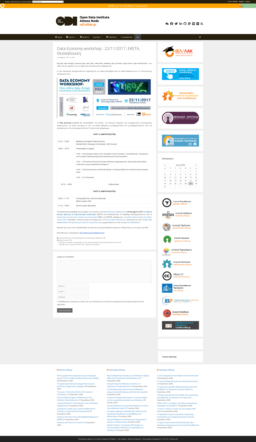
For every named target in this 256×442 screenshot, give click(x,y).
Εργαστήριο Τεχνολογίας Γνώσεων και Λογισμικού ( (77, 217)
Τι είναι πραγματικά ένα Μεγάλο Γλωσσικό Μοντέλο (177, 375)
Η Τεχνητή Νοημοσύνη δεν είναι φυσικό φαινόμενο (177, 381)
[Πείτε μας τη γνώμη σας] (167, 23)
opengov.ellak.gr (167, 369)
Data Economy (64, 240)
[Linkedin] (180, 23)
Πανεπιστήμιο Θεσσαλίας (114, 219)
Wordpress (112, 439)
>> (196, 165)
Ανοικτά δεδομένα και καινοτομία (83, 238)
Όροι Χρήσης (122, 439)
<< (165, 165)
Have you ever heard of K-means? (70, 422)
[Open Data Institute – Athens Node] (83, 21)
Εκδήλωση (98, 238)
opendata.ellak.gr (117, 369)
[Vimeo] (193, 23)
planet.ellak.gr (65, 369)
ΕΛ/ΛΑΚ (7, 1)
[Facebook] (171, 23)
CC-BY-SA (165, 439)
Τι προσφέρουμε (126, 37)
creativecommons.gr (15, 1)
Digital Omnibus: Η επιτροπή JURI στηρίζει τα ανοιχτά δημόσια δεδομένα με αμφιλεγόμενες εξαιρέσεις (125, 427)
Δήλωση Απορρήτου (134, 439)
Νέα (137, 37)
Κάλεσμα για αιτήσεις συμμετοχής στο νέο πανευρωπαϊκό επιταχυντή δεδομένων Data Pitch (90, 242)
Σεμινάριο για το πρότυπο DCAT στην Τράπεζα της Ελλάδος (79, 244)
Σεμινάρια (96, 37)
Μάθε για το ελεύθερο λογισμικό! (128, 5)
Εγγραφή (241, 1)
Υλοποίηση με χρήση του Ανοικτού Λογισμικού (93, 439)
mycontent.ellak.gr (27, 1)
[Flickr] (197, 23)
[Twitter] (176, 23)
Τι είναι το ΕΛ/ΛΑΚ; (233, 1)
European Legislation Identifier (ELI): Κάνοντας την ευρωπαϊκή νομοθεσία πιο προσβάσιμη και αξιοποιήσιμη (127, 413)
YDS (70, 240)
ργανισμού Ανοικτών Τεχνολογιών (86, 222)
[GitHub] (185, 23)
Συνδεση (247, 1)
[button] (76, 37)
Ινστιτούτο (63, 219)
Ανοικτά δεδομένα (65, 238)
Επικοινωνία (174, 439)
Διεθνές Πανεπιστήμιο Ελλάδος (139, 217)
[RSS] (202, 23)
